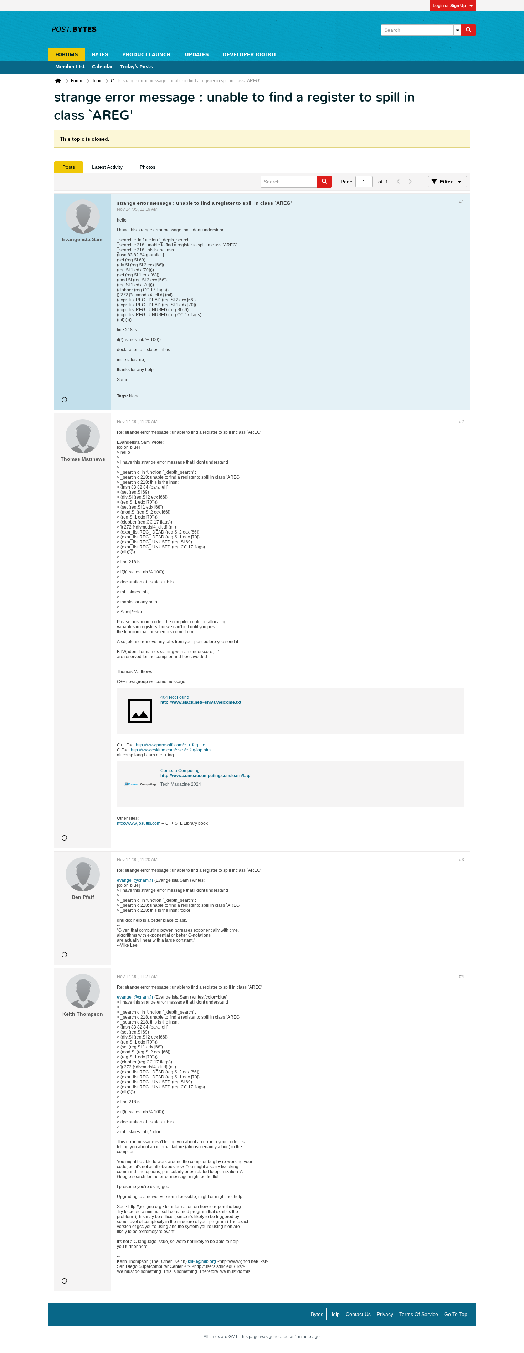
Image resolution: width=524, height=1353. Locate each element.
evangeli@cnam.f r (135, 880)
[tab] (68, 167)
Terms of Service (418, 1314)
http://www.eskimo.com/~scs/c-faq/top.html (171, 750)
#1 (461, 201)
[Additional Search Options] (457, 30)
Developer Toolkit (249, 54)
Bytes (317, 1314)
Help (334, 1314)
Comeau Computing (180, 770)
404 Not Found (174, 697)
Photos (147, 167)
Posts (68, 167)
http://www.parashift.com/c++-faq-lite (170, 745)
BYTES (100, 54)
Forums (66, 54)
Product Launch (146, 54)
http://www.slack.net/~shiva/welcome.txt (200, 702)
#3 (461, 859)
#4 (461, 976)
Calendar (102, 67)
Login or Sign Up (449, 5)
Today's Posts (136, 67)
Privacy (385, 1314)
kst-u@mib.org (202, 1261)
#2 (461, 421)
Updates (197, 54)
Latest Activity (107, 167)
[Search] (468, 30)
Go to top (455, 1314)
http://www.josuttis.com (138, 823)
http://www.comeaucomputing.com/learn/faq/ (205, 775)
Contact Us (358, 1314)
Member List (70, 67)
